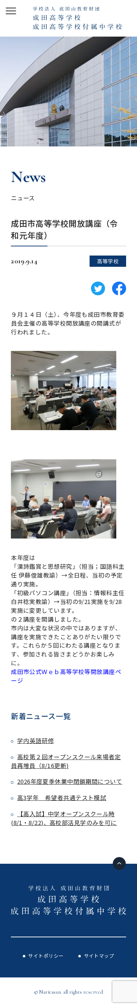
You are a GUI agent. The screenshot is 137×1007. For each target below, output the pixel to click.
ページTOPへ (119, 863)
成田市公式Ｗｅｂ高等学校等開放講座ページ (66, 676)
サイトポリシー (46, 955)
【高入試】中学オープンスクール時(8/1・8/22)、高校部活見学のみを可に (64, 818)
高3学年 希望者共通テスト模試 (61, 797)
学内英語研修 (35, 740)
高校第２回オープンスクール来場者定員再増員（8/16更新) (66, 761)
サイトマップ (99, 955)
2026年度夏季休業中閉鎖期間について (69, 781)
